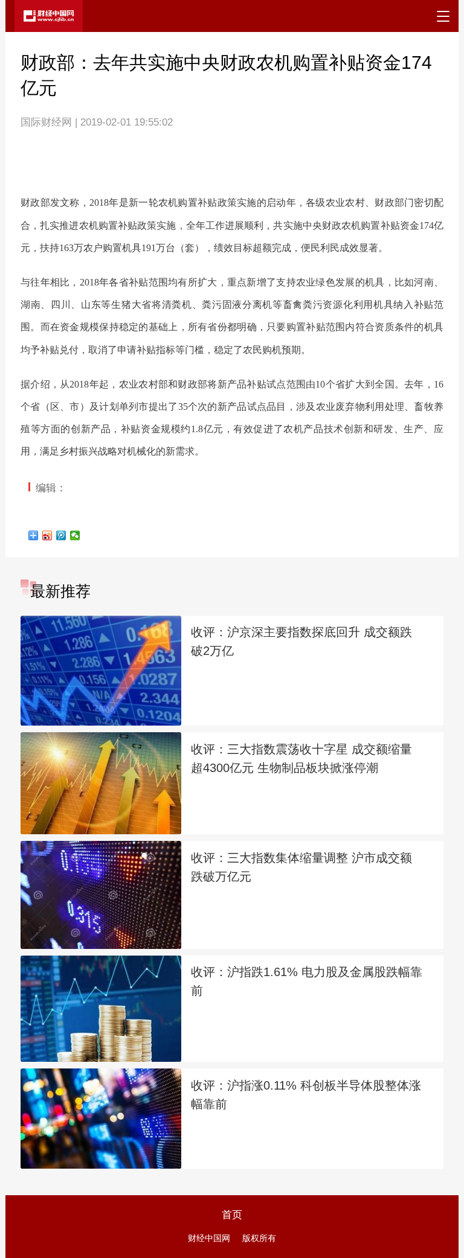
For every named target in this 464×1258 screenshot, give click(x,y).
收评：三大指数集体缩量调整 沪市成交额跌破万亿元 (301, 867)
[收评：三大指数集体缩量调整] (101, 894)
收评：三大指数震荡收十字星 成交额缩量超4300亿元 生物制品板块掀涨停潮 (301, 758)
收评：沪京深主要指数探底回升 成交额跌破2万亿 (301, 641)
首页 (232, 1215)
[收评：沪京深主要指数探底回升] (101, 671)
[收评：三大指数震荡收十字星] (101, 783)
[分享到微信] (75, 535)
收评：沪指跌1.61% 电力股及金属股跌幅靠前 (306, 981)
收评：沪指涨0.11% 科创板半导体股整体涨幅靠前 (306, 1095)
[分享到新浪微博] (47, 535)
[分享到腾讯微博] (61, 535)
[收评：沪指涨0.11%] (101, 1118)
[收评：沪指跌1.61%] (101, 1009)
